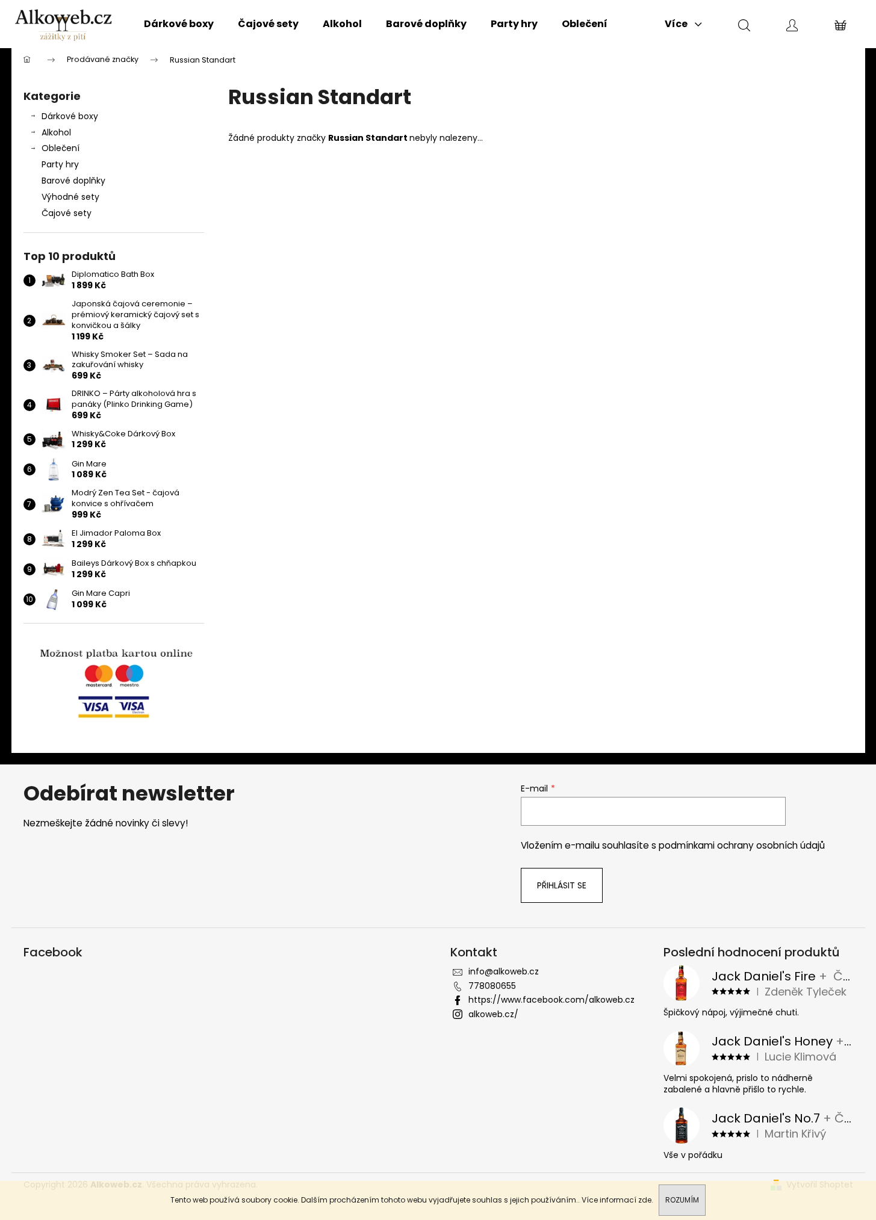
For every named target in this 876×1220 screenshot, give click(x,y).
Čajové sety (67, 213)
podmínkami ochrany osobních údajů (742, 845)
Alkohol (56, 132)
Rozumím (682, 1200)
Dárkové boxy (70, 116)
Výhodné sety (70, 197)
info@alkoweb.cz (503, 971)
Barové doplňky (73, 181)
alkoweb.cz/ (493, 1014)
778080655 (492, 986)
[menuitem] (179, 24)
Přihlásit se (561, 885)
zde (644, 1200)
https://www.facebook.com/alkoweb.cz (551, 1000)
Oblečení (60, 148)
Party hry (60, 164)
